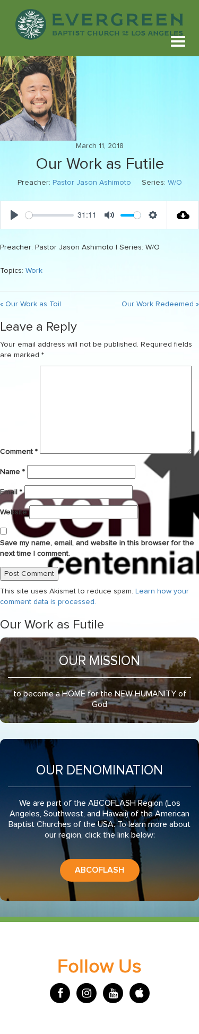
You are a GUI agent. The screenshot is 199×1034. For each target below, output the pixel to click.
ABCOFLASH (99, 870)
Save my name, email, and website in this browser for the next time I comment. (97, 548)
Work (33, 270)
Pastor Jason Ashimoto (92, 182)
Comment (19, 451)
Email (11, 492)
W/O (175, 182)
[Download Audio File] (183, 215)
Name (12, 472)
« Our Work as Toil (30, 304)
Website (13, 512)
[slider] (49, 215)
